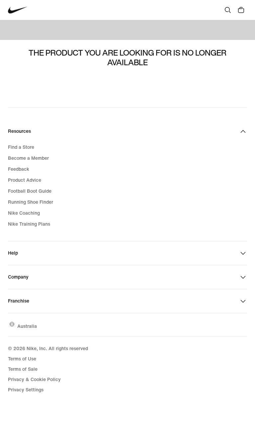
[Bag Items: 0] (241, 10)
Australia (27, 325)
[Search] (228, 10)
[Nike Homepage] (18, 10)
